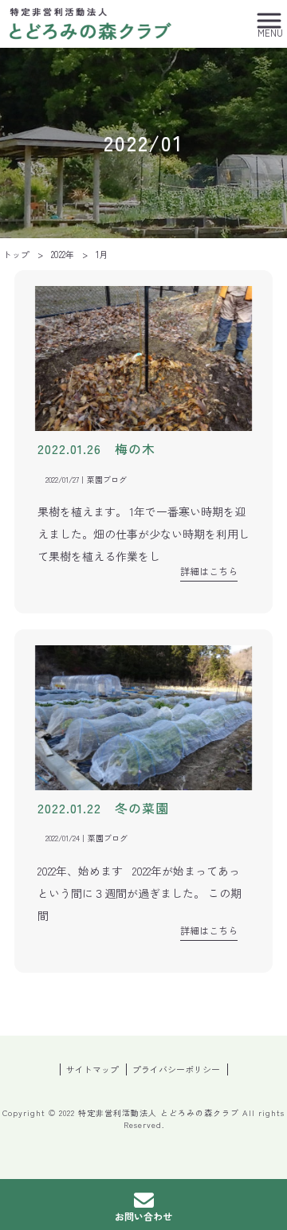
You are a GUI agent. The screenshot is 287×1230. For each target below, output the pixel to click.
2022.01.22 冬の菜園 (103, 807)
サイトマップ (92, 1069)
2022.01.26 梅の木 (96, 448)
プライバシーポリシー (176, 1069)
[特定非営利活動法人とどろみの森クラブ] (91, 21)
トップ (16, 254)
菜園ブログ (107, 479)
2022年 (62, 254)
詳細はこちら (209, 571)
